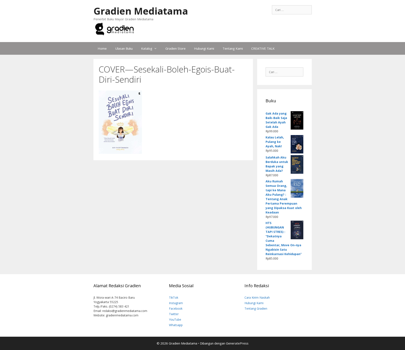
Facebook (175, 308)
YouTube (175, 319)
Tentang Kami (233, 48)
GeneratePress (237, 343)
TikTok (173, 297)
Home (102, 48)
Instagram (176, 303)
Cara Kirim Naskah (257, 297)
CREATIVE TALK (263, 48)
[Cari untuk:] (292, 10)
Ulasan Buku (124, 48)
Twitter (174, 314)
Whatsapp (176, 325)
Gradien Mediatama (140, 10)
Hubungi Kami (204, 48)
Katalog (146, 48)
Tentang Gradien (255, 308)
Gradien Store (175, 48)
